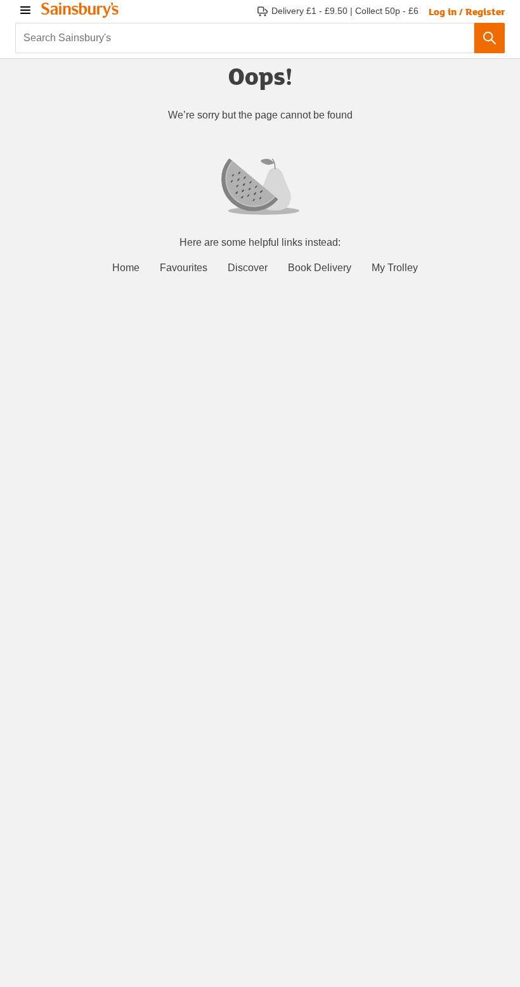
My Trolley (395, 267)
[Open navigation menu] (25, 10)
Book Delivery (319, 267)
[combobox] (245, 38)
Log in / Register (467, 11)
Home (126, 267)
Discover (248, 267)
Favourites (183, 267)
